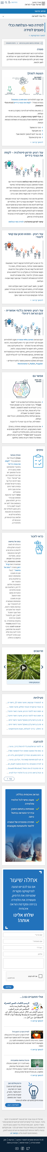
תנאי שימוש (24, 1142)
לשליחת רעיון (13, 1104)
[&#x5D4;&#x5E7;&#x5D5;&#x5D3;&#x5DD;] (42, 667)
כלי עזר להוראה (38, 16)
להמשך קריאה (37, 142)
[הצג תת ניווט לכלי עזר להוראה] (3, 16)
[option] (23, 669)
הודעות (11, 1139)
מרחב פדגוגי (40, 11)
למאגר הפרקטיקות (37, 35)
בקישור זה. (14, 1133)
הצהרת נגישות (12, 1142)
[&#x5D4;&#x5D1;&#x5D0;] (5, 667)
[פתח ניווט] (2, 3)
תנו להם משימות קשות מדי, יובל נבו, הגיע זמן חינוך (22, 759)
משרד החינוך (36, 2)
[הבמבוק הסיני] (23, 666)
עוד (10, 778)
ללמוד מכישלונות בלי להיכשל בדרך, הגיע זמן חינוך (22, 746)
